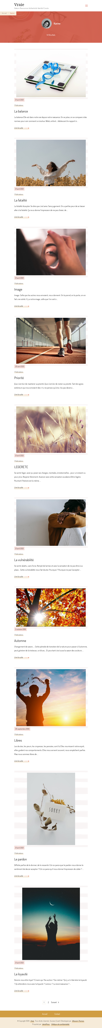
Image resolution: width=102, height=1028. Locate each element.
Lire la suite (18, 128)
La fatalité (20, 200)
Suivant (54, 1002)
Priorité (19, 378)
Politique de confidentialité (60, 1024)
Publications (19, 105)
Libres (18, 740)
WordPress (46, 1024)
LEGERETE (21, 467)
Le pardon (20, 859)
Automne (20, 640)
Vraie (19, 4)
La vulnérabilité (24, 560)
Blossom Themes (78, 1021)
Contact (57, 1014)
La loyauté (20, 974)
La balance (21, 111)
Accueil (44, 1014)
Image (18, 289)
